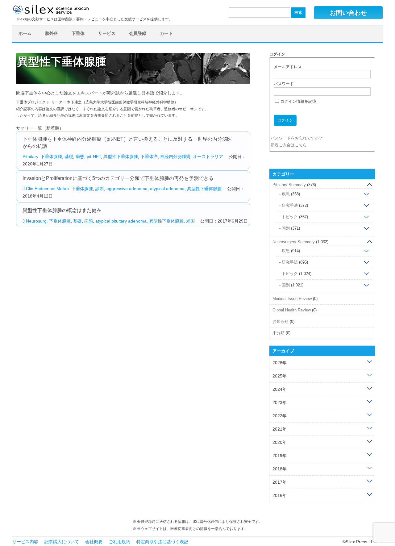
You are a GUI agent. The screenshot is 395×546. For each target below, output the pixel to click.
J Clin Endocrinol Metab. (46, 188)
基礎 (68, 156)
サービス (106, 33)
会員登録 (137, 33)
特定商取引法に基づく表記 (162, 541)
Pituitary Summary (289, 184)
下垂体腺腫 (51, 156)
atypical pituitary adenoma (121, 221)
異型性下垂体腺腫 (120, 156)
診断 (99, 188)
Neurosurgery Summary (293, 242)
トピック (290, 217)
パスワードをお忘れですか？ (297, 138)
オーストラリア (208, 156)
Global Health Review (291, 310)
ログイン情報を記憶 (297, 101)
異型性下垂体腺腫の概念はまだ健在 (62, 210)
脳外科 (51, 33)
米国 (190, 221)
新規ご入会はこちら (289, 145)
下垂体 (78, 33)
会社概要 (93, 541)
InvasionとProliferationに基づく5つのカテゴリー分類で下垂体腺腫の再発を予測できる (118, 178)
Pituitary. (31, 156)
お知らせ (280, 321)
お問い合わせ (348, 12)
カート (166, 33)
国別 (286, 228)
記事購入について (61, 541)
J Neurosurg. (35, 221)
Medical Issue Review (292, 298)
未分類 (278, 333)
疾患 (286, 194)
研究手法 (290, 205)
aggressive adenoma (127, 188)
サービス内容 (25, 541)
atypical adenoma (167, 188)
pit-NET (94, 156)
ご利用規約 (119, 541)
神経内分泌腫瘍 (175, 156)
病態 (80, 156)
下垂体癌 (149, 156)
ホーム (25, 33)
